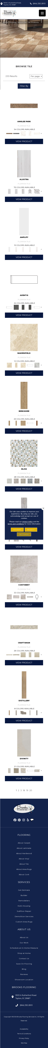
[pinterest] (19, 820)
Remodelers (24, 901)
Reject (31, 529)
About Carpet (24, 843)
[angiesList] (32, 820)
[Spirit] (30, 713)
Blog (24, 969)
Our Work (24, 943)
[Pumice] (37, 365)
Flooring (12, 22)
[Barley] (16, 713)
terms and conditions (16, 524)
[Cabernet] (37, 481)
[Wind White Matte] (16, 249)
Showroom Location (24, 980)
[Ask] (37, 307)
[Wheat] (24, 685)
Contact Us (24, 958)
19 (27, 790)
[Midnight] (30, 481)
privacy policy (27, 521)
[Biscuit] (23, 655)
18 (24, 790)
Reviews (24, 974)
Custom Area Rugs (24, 922)
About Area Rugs (24, 869)
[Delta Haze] (24, 569)
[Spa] (24, 453)
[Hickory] (37, 423)
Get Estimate (24, 890)
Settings (24, 534)
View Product (24, 141)
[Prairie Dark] (16, 655)
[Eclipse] (24, 279)
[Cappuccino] (16, 481)
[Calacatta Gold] (23, 133)
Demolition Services (24, 916)
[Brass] (24, 106)
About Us (24, 937)
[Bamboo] (23, 481)
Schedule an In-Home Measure (24, 948)
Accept (17, 529)
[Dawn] (24, 743)
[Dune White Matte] (30, 249)
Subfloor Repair (24, 911)
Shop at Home (24, 953)
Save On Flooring (24, 964)
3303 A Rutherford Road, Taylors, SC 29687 (12, 4)
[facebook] (15, 820)
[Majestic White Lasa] (24, 164)
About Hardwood (24, 853)
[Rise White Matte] (37, 249)
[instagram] (23, 820)
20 (30, 790)
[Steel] (16, 133)
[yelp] (28, 820)
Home (5, 22)
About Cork (24, 874)
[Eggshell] (24, 337)
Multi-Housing (24, 906)
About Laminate (24, 848)
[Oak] (24, 395)
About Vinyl (24, 859)
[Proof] (37, 713)
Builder (24, 895)
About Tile (22, 22)
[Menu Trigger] (42, 13)
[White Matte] (23, 249)
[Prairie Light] (24, 627)
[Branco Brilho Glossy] (24, 221)
